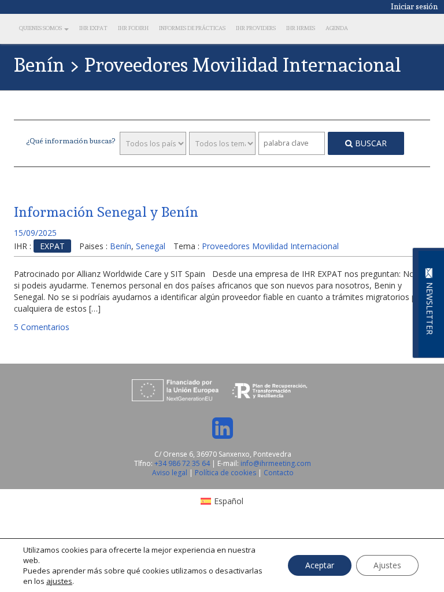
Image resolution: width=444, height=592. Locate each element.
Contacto (279, 473)
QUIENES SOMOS (41, 28)
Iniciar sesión (414, 6)
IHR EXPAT (93, 28)
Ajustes (387, 565)
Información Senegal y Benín (106, 212)
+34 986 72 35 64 (182, 463)
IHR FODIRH (133, 28)
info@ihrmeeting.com (275, 463)
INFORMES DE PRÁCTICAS (192, 28)
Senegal (150, 245)
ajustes (59, 581)
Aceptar (319, 565)
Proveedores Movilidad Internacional (270, 245)
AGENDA (336, 28)
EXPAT (52, 245)
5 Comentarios (41, 326)
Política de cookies (226, 473)
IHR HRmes (300, 28)
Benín (120, 245)
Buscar (370, 143)
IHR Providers (256, 28)
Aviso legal (170, 473)
